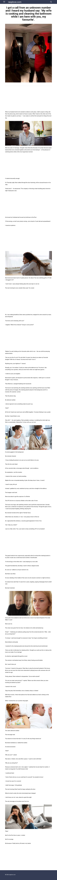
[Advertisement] (28, 98)
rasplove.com (14, 2)
